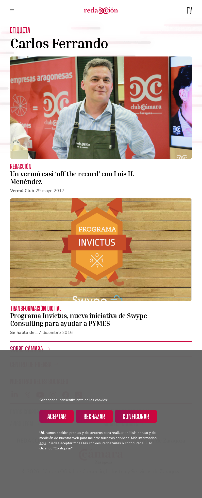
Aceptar (56, 416)
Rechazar (94, 416)
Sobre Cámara (26, 349)
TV (189, 10)
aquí (42, 443)
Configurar (136, 416)
